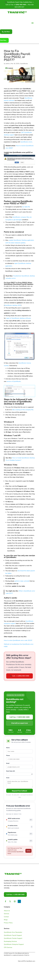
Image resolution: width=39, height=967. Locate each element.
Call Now (7, 32)
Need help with (10, 771)
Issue (7, 777)
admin (8, 64)
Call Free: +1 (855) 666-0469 (20, 717)
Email (7, 763)
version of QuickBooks (14, 381)
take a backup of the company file (22, 410)
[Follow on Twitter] (10, 901)
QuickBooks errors (26, 142)
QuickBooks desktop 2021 (12, 305)
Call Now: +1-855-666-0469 (15, 894)
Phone (8, 755)
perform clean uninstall (22, 581)
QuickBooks (24, 64)
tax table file (26, 207)
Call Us (28, 850)
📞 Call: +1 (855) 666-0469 (19, 676)
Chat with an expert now (19, 723)
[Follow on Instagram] (14, 901)
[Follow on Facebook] (5, 901)
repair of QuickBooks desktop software (18, 318)
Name (8, 747)
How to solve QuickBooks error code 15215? (18, 640)
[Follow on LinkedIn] (19, 901)
